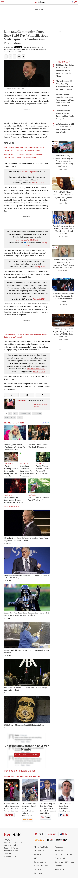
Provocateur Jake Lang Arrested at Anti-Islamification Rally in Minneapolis (29, 809)
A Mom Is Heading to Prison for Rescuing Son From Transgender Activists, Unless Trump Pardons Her (63, 161)
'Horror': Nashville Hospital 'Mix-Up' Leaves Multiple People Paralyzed (26, 651)
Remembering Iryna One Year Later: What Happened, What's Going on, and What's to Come (63, 263)
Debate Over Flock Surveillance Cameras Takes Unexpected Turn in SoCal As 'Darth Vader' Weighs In (26, 614)
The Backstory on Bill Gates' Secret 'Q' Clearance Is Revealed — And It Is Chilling (26, 576)
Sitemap (58, 865)
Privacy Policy (61, 858)
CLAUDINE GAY (25, 413)
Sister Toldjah (63, 270)
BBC (15, 413)
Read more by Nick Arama (40, 405)
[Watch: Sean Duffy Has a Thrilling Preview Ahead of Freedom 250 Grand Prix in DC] (63, 217)
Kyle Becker (7, 581)
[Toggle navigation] (2, 2)
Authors (37, 854)
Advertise (59, 850)
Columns (38, 873)
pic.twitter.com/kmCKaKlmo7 (27, 240)
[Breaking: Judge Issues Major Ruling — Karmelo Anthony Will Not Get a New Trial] (63, 320)
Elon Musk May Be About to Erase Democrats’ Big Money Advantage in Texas (63, 297)
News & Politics (41, 865)
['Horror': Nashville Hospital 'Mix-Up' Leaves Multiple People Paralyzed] (27, 635)
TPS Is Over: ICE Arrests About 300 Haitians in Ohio (24, 725)
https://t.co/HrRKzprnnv (36, 369)
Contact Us (39, 850)
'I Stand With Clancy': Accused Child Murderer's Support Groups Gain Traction (63, 196)
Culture (37, 869)
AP (10, 413)
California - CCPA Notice (64, 862)
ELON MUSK (37, 413)
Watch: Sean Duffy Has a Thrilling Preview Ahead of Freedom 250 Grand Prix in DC (63, 229)
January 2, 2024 (39, 299)
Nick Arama (9, 47)
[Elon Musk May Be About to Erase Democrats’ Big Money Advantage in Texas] (63, 284)
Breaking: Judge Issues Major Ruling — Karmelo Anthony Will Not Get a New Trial (63, 332)
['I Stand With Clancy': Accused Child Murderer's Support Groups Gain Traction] (63, 183)
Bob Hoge (7, 618)
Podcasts (59, 847)
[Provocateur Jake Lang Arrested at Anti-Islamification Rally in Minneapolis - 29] (30, 790)
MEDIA (20, 418)
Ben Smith (7, 693)
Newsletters (60, 869)
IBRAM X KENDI (10, 418)
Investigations (40, 862)
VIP (35, 858)
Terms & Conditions (63, 854)
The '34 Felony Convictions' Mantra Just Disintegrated (64, 807)
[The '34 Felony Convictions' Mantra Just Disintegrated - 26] (66, 790)
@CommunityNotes (29, 172)
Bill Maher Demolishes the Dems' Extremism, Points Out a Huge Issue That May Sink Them (26, 539)
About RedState (41, 847)
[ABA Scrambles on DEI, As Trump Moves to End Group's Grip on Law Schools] (27, 672)
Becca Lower (63, 237)
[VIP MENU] (74, 2)
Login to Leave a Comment (26, 755)
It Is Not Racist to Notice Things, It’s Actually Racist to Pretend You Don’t (11, 807)
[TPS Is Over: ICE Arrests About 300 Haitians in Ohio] (27, 710)
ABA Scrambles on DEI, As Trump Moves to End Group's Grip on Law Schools (25, 688)
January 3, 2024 (38, 183)
